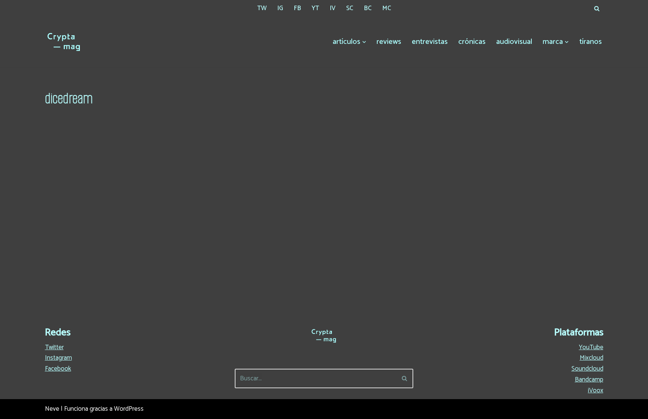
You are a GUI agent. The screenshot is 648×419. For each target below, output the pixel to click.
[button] (364, 42)
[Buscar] (597, 8)
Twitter (54, 347)
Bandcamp (589, 379)
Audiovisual (514, 42)
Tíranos (590, 42)
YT (315, 8)
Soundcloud (587, 368)
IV (333, 8)
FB (297, 8)
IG (280, 8)
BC (368, 8)
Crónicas (472, 42)
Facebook (58, 368)
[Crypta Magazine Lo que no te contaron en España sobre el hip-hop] (63, 42)
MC (386, 8)
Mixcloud (591, 358)
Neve (52, 409)
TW (262, 8)
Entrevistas (430, 42)
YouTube (591, 347)
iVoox (595, 390)
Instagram (58, 358)
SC (349, 8)
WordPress (129, 409)
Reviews (388, 42)
